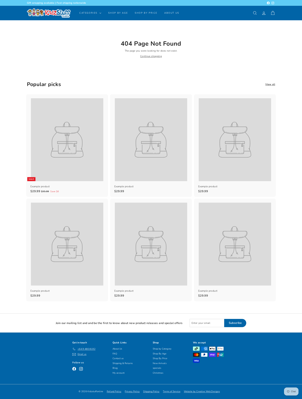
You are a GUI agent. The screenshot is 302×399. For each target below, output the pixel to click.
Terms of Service (171, 391)
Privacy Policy (132, 391)
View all (270, 84)
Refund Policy (114, 391)
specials (157, 368)
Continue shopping (151, 56)
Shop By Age (160, 353)
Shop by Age (118, 13)
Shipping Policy (151, 391)
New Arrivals (160, 363)
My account (119, 373)
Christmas (158, 373)
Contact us (118, 358)
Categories (89, 13)
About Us (171, 13)
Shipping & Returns (123, 363)
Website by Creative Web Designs (202, 391)
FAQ (115, 353)
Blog (115, 368)
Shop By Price (146, 13)
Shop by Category (162, 348)
